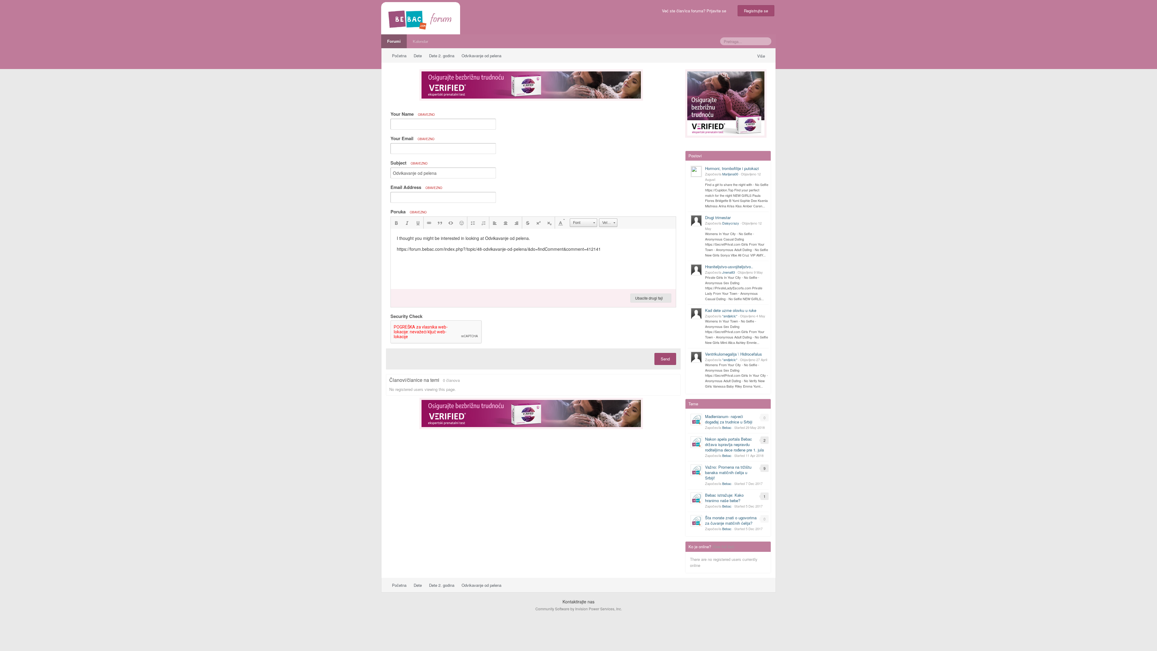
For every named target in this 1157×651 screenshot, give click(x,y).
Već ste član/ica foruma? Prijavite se (695, 11)
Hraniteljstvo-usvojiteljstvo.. (729, 266)
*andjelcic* (729, 315)
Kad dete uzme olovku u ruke (730, 310)
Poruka (408, 211)
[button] (396, 223)
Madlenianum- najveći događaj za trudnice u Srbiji (728, 419)
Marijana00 (730, 173)
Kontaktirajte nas (578, 602)
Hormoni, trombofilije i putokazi (732, 168)
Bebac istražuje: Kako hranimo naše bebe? (724, 497)
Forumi (394, 41)
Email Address (416, 187)
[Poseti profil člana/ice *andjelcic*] (696, 313)
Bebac (727, 427)
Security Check (406, 316)
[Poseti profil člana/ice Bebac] (696, 419)
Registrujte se (756, 11)
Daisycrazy (730, 223)
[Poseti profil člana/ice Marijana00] (696, 171)
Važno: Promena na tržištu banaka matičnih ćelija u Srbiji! (728, 472)
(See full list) (723, 546)
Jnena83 (728, 272)
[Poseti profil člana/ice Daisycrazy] (696, 220)
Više (761, 56)
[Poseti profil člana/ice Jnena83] (696, 270)
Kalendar (420, 41)
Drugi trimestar (718, 217)
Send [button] (665, 359)
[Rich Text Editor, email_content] (533, 259)
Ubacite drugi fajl (649, 297)
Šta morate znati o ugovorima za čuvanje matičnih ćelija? (731, 520)
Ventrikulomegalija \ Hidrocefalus (733, 354)
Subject (409, 162)
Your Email (412, 138)
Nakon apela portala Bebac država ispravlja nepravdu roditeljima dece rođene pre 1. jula (734, 444)
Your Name (412, 114)
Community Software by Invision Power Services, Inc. (578, 608)
